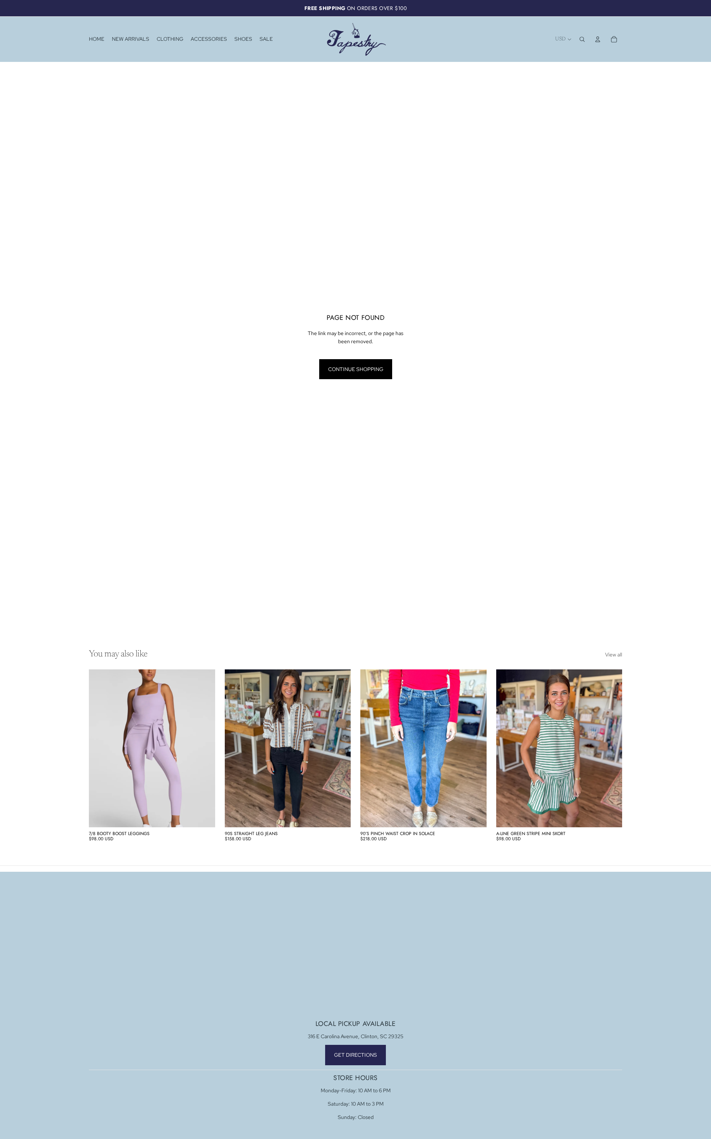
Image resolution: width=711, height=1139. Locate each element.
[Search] (582, 39)
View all (613, 654)
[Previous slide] (100, 748)
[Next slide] (204, 748)
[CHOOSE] (203, 815)
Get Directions (355, 1055)
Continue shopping (355, 369)
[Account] (598, 39)
